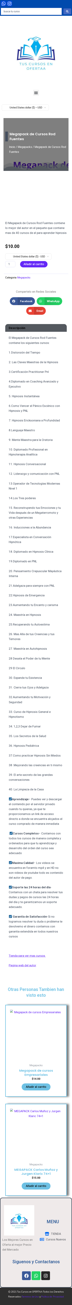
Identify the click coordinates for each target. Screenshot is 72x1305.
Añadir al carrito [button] (36, 1086)
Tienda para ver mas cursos (27, 955)
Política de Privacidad (52, 1296)
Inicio (12, 147)
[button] (36, 93)
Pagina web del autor (22, 965)
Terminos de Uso (30, 1296)
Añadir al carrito (34, 264)
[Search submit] (67, 11)
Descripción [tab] (17, 328)
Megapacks (25, 147)
